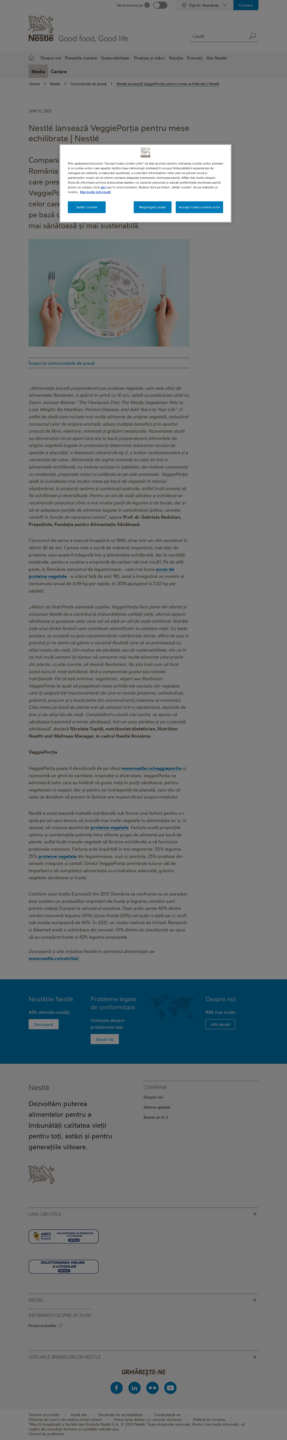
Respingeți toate (152, 207)
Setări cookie (86, 207)
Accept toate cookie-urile (199, 207)
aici (103, 187)
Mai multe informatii (95, 192)
